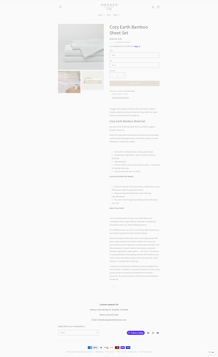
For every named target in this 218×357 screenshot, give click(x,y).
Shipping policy (133, 352)
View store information (120, 97)
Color (111, 51)
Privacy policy (110, 352)
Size (111, 61)
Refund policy (100, 352)
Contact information (146, 352)
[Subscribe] (96, 332)
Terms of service (121, 352)
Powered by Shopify (87, 352)
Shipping (112, 42)
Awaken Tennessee (75, 352)
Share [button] (114, 286)
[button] (60, 6)
